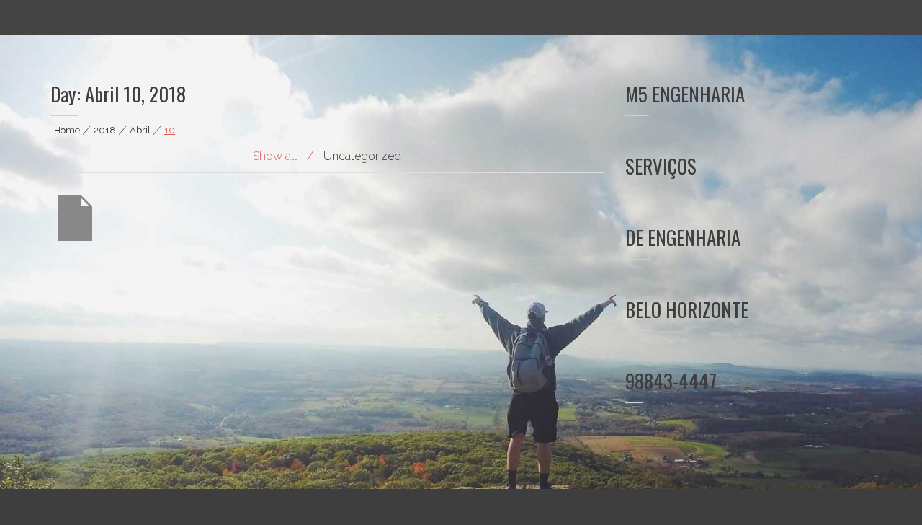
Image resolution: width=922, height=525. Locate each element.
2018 (105, 130)
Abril (140, 130)
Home (67, 130)
